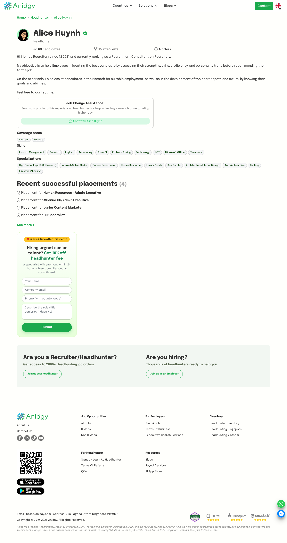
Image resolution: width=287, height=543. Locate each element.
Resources (152, 453)
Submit (47, 327)
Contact (264, 6)
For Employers (155, 416)
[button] (85, 121)
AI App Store (153, 471)
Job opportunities (94, 416)
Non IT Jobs (89, 435)
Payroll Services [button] (156, 465)
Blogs (168, 5)
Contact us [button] (24, 431)
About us (23, 425)
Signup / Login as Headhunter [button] (101, 459)
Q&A (84, 471)
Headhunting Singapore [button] (226, 429)
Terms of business (157, 429)
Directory (216, 416)
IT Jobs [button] (86, 429)
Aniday (52, 520)
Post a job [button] (152, 423)
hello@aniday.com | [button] (39, 514)
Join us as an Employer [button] (164, 374)
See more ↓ (25, 225)
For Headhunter (92, 453)
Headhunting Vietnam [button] (224, 435)
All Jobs (86, 423)
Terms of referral (93, 465)
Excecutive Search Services (164, 435)
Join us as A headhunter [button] (42, 374)
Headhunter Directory (224, 423)
